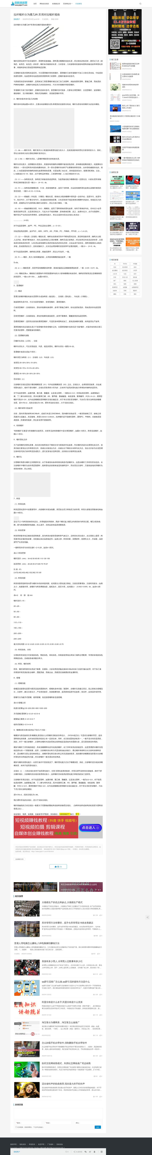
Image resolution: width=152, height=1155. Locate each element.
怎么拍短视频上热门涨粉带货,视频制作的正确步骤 (116, 233)
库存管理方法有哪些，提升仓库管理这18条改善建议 (67, 922)
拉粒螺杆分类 (19, 859)
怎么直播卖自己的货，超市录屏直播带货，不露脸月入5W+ (116, 249)
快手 (135, 274)
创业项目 (125, 267)
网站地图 (43, 1148)
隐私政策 (23, 1144)
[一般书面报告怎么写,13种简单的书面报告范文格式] (115, 158)
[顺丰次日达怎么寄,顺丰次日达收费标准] (115, 137)
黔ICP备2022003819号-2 (56, 1148)
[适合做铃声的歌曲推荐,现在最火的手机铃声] (27, 1090)
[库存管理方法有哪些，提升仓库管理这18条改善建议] (27, 929)
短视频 (125, 287)
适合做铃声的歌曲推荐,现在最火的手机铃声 (63, 1083)
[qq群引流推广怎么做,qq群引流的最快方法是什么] (27, 988)
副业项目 (125, 270)
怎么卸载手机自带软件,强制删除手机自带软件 (64, 1042)
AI (114, 264)
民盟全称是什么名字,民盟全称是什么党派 (62, 1001)
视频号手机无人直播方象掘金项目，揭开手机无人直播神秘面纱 (132, 249)
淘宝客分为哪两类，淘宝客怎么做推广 (61, 1022)
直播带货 (115, 287)
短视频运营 (56, 3)
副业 (135, 267)
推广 (114, 280)
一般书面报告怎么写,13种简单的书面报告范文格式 (131, 159)
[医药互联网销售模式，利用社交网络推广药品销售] (27, 1069)
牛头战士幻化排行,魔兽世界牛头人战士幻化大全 (116, 218)
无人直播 (135, 280)
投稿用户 (17, 19)
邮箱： (48, 1123)
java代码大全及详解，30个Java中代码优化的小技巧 (131, 97)
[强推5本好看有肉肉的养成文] (115, 85)
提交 (97, 1127)
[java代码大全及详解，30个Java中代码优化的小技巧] (115, 95)
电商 (125, 284)
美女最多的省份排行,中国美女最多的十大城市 (125, 117)
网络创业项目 (44, 3)
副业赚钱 (115, 270)
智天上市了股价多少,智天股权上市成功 (131, 106)
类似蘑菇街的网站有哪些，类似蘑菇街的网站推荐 (132, 187)
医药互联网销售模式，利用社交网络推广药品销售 (66, 1063)
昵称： (19, 1123)
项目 (135, 294)
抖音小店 (125, 277)
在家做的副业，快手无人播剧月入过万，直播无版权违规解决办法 (116, 187)
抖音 (114, 277)
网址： (78, 1123)
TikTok (125, 264)
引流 (125, 274)
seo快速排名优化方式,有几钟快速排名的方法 (116, 202)
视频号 (135, 290)
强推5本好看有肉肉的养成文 (130, 85)
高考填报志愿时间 (131, 217)
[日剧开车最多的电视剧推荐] (115, 147)
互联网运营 (67, 3)
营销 (125, 290)
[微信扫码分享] (86, 1151)
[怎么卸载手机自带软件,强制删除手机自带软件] (27, 1049)
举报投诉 (32, 1144)
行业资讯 (79, 3)
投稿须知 (60, 1144)
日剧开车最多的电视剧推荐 (130, 148)
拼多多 (135, 277)
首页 (35, 3)
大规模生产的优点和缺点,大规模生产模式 (62, 902)
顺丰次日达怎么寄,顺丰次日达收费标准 (131, 138)
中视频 (135, 264)
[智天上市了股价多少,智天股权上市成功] (115, 106)
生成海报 (79, 1152)
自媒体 (115, 290)
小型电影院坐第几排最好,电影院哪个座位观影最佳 (131, 127)
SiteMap (37, 1148)
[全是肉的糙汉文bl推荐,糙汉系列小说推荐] (115, 74)
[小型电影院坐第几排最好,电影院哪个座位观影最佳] (115, 126)
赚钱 (114, 294)
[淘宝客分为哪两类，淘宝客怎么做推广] (27, 1029)
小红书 (115, 274)
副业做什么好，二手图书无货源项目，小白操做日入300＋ (132, 202)
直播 (135, 284)
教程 (125, 280)
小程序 (135, 270)
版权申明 (13, 1144)
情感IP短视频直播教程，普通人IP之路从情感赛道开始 (132, 233)
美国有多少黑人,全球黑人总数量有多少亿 (62, 961)
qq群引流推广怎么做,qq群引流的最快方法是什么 (66, 981)
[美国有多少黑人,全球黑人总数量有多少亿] (27, 967)
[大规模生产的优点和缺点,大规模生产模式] (27, 908)
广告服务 (50, 1144)
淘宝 (114, 284)
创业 (114, 267)
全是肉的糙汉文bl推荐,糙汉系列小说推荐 (130, 75)
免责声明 (41, 1144)
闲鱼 (125, 294)
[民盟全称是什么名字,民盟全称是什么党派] (27, 1008)
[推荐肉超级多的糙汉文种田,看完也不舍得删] (115, 64)
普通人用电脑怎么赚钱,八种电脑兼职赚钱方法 (36, 943)
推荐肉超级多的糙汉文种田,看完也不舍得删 (130, 64)
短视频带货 (135, 287)
